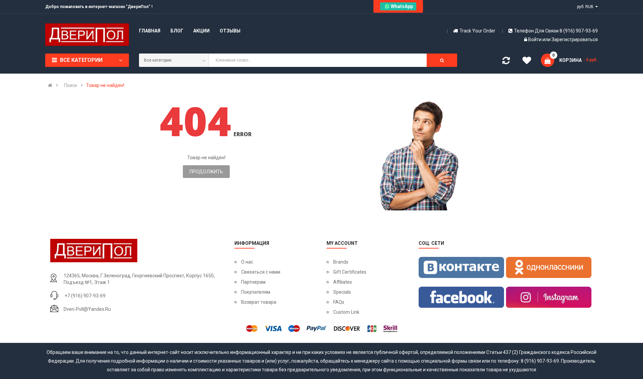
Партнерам (253, 282)
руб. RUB (586, 6)
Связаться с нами (260, 272)
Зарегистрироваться (575, 39)
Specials (342, 292)
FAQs (338, 302)
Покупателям (255, 292)
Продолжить (206, 171)
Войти (535, 39)
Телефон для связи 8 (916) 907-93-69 (556, 30)
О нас (247, 262)
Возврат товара (258, 302)
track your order (477, 30)
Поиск (70, 85)
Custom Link (346, 312)
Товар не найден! (105, 85)
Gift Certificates (349, 272)
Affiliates (342, 282)
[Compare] (506, 62)
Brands (340, 262)
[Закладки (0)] (527, 61)
